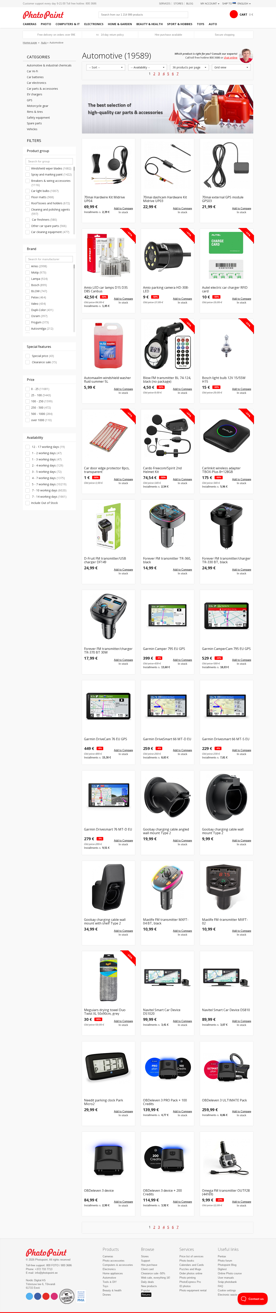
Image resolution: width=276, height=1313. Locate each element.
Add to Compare (123, 208)
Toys (200, 24)
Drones (107, 1294)
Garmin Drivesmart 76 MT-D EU (108, 830)
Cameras (29, 24)
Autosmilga (42, 328)
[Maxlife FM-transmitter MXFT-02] (226, 887)
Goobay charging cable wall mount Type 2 (222, 831)
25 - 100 (41, 395)
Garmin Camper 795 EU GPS (164, 649)
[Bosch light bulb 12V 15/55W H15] (226, 345)
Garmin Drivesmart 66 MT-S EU (226, 739)
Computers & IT (68, 24)
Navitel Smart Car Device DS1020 (161, 1011)
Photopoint (46, 14)
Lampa (39, 279)
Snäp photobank (227, 1281)
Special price (42, 356)
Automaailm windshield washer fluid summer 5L (107, 379)
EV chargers (34, 94)
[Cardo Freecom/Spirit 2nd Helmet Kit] (167, 435)
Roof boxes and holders (50, 203)
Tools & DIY (110, 1281)
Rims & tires (35, 112)
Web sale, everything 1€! (155, 1277)
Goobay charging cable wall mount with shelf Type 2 (104, 921)
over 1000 (41, 420)
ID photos (185, 1286)
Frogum (40, 322)
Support (145, 1260)
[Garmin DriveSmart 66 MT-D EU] (167, 706)
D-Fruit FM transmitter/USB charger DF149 (105, 560)
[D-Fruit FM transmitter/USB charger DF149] (108, 526)
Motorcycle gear (37, 106)
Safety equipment (38, 117)
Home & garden (120, 24)
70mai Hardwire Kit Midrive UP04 (104, 199)
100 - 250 (42, 401)
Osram (39, 316)
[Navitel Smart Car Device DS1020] (167, 977)
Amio (39, 266)
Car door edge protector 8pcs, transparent (107, 470)
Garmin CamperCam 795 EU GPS (226, 649)
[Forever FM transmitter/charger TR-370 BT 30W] (108, 616)
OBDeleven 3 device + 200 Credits (162, 1192)
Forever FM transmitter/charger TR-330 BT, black (226, 560)
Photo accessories (113, 1260)
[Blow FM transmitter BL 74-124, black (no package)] (167, 345)
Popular (145, 1290)
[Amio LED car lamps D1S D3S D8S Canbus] (108, 255)
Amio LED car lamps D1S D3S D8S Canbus (106, 289)
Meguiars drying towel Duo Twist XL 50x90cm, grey (104, 1011)
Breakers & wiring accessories (51, 183)
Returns (146, 1294)
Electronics (93, 24)
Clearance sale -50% (153, 1273)
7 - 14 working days (48, 496)
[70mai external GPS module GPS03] (226, 165)
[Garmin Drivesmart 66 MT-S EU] (226, 706)
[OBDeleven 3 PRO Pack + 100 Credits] (167, 1068)
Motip (38, 272)
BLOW (39, 291)
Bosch (39, 285)
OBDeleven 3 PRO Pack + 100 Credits (165, 1102)
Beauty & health (149, 24)
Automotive (109, 1277)
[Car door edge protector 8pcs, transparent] (108, 435)
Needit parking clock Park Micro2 (103, 1102)
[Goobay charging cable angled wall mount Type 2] (167, 797)
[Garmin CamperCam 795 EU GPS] (226, 616)
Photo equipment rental (192, 1290)
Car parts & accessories (42, 89)
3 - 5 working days (46, 472)
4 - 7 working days (48, 478)
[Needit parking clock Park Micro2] (108, 1068)
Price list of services (191, 1256)
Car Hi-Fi (32, 71)
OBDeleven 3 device (99, 1191)
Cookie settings (227, 1290)
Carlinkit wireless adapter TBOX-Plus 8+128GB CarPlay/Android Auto (221, 470)
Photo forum (225, 1260)
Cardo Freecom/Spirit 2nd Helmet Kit (162, 470)
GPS (29, 100)
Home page (30, 42)
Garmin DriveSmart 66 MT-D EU (167, 739)
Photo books (186, 1260)
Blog (189, 3)
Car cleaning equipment (50, 232)
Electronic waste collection (233, 1294)
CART (243, 14)
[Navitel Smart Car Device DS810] (226, 977)
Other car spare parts (48, 226)
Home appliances (113, 1273)
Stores (178, 3)
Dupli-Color (42, 310)
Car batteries (35, 77)
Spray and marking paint (51, 174)
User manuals (226, 1277)
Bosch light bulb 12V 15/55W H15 (223, 379)
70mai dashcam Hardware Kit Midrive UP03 (165, 199)
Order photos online (190, 1273)
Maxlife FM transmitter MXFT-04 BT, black (166, 921)
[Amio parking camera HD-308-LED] (167, 255)
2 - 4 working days (47, 465)
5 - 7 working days (48, 484)
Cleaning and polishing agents (50, 212)
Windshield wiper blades (51, 168)
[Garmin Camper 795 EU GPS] (167, 616)
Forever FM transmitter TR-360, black (167, 560)
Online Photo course (230, 1273)
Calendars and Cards (191, 1264)
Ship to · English (235, 3)
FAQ (220, 1286)
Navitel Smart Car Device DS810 (226, 1010)
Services (165, 3)
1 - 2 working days (46, 453)
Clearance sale (44, 362)
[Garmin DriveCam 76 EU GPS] (108, 706)
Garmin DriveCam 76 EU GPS (105, 739)
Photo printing (187, 1277)
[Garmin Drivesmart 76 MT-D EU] (108, 797)
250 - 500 (41, 407)
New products (149, 1286)
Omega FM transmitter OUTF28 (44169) (226, 1192)
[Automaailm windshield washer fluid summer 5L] (108, 345)
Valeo (38, 304)
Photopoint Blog (227, 1264)
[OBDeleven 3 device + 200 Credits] (167, 1158)
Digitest (222, 1269)
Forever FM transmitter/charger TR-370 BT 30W (108, 650)
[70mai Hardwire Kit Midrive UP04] (108, 165)
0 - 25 (40, 389)
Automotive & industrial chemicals (49, 65)
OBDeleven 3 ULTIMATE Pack (224, 1100)
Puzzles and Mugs (190, 1269)
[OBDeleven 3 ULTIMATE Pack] (226, 1068)
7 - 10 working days (48, 490)
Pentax (222, 1256)
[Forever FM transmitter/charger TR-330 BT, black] (226, 526)
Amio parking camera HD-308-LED (166, 289)
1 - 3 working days (46, 459)
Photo (46, 24)
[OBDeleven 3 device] (108, 1158)
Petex (38, 297)
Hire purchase (149, 1264)
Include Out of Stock (44, 503)
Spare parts (34, 123)
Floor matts (42, 197)
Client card (147, 1269)
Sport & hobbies (179, 24)
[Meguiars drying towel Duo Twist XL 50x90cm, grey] (108, 977)
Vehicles (32, 129)
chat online (230, 57)
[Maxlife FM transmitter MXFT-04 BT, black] (167, 887)
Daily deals (147, 1281)
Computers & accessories (118, 1264)
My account (209, 3)
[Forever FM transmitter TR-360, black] (167, 526)
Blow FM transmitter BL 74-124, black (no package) (167, 379)
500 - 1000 (42, 414)
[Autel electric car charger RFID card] (226, 255)
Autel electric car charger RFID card (225, 289)
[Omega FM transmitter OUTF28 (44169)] (226, 1158)
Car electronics (36, 83)
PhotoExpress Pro (190, 1281)
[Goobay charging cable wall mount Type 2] (226, 797)
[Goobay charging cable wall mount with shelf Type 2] (108, 887)
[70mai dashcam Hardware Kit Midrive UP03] (167, 165)
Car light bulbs (45, 191)
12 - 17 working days (48, 447)
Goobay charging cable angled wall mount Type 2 (166, 831)
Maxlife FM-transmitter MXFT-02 (225, 921)
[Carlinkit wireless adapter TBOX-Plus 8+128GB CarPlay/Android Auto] (226, 435)
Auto (213, 24)
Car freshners (44, 219)
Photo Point (49, 1252)
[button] (105, 67)
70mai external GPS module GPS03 (222, 199)
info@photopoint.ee (46, 1272)
